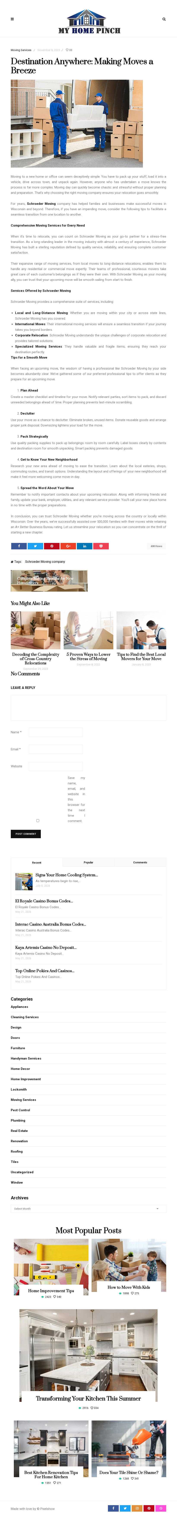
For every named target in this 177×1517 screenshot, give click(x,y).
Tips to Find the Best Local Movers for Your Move (141, 656)
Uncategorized (22, 1172)
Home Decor (20, 1069)
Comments (140, 862)
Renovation (19, 1141)
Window (17, 1182)
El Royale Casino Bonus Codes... (44, 901)
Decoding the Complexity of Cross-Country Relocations (35, 659)
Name (16, 732)
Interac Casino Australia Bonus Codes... (50, 924)
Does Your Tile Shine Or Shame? (129, 1472)
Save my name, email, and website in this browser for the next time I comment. (76, 799)
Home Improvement (26, 1079)
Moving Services (21, 50)
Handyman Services (26, 1058)
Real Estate (19, 1131)
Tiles (14, 1162)
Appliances (19, 1007)
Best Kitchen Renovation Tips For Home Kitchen (51, 1475)
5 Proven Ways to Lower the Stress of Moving (88, 656)
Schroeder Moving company (45, 562)
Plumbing (18, 1120)
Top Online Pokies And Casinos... (44, 970)
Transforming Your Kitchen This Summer (88, 1398)
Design (16, 1027)
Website (16, 766)
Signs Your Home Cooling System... (67, 875)
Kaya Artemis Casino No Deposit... (46, 947)
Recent (36, 862)
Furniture (18, 1048)
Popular (88, 862)
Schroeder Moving (41, 204)
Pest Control (20, 1110)
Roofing (17, 1151)
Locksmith (19, 1089)
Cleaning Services (25, 1017)
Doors (15, 1038)
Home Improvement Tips (51, 1291)
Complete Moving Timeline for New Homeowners (45, 581)
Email (16, 749)
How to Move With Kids (129, 1287)
